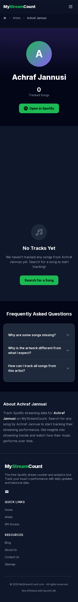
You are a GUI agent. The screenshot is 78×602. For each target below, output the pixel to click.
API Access (12, 524)
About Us (11, 550)
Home (9, 509)
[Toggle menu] (71, 7)
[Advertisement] (39, 183)
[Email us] (7, 492)
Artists (17, 18)
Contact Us (12, 557)
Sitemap (10, 564)
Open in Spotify (41, 108)
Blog (8, 542)
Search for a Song (39, 280)
